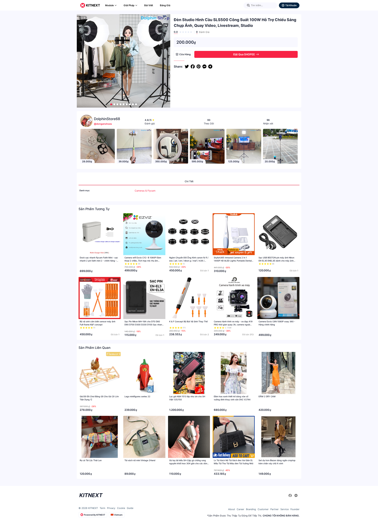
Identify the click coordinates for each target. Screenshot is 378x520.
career (240, 509)
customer (263, 509)
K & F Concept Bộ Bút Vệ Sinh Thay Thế (188, 321)
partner (274, 509)
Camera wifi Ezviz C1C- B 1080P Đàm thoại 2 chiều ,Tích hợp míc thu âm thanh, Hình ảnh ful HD (142, 260)
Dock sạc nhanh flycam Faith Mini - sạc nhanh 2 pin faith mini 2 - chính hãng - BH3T (99, 260)
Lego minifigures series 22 (137, 396)
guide (130, 508)
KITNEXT (93, 5)
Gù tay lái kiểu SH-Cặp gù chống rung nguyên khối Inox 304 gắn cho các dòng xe (188, 463)
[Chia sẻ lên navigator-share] (210, 66)
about (231, 509)
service (284, 509)
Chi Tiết (189, 181)
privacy (111, 508)
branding (251, 509)
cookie (121, 508)
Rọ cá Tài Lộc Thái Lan (91, 460)
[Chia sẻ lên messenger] (204, 66)
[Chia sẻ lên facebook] (193, 66)
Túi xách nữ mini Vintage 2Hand (139, 460)
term (102, 508)
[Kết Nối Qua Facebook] (291, 495)
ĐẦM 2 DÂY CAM (267, 396)
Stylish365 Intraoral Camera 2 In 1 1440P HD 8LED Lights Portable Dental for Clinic (233, 260)
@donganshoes (103, 123)
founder (294, 509)
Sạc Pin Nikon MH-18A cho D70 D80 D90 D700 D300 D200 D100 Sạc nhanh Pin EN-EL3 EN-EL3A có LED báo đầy (143, 324)
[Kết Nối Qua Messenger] (296, 495)
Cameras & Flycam (145, 190)
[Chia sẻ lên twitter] (187, 66)
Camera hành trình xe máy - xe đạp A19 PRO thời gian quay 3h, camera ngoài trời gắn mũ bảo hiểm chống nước (233, 324)
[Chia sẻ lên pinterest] (199, 66)
